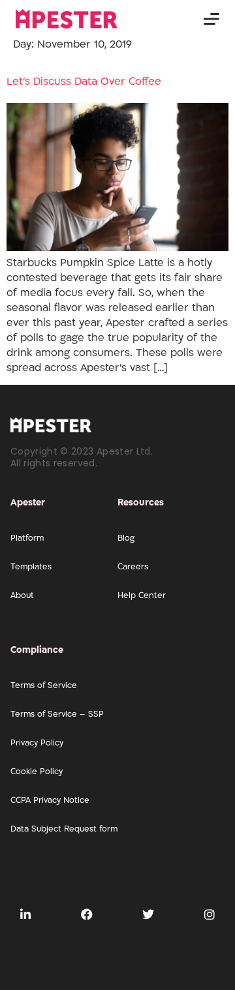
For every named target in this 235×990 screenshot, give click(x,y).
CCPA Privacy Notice (49, 800)
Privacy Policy (36, 743)
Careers (133, 567)
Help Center (142, 595)
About (22, 595)
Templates (31, 567)
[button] (211, 19)
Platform (27, 538)
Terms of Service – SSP (57, 714)
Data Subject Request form (64, 829)
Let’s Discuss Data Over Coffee (84, 81)
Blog (126, 538)
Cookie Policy (36, 771)
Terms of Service (43, 685)
